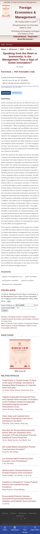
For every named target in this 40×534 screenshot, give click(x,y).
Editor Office (35, 530)
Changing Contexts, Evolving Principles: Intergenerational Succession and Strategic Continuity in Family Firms (20, 319)
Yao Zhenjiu (18, 475)
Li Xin (4, 463)
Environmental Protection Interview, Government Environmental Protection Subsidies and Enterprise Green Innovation (19, 498)
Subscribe (32, 513)
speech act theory (27, 280)
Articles (13, 513)
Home (3, 49)
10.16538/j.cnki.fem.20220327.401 (18, 83)
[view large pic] (20, 354)
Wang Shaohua (7, 489)
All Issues (9, 44)
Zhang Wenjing (19, 489)
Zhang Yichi (25, 390)
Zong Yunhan (15, 423)
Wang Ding (19, 409)
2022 (22, 49)
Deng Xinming (15, 390)
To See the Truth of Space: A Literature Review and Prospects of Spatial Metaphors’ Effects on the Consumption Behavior (19, 326)
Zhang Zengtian (7, 475)
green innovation (31, 276)
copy (8, 301)
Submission (22, 513)
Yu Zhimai (19, 67)
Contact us (20, 516)
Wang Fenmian (13, 440)
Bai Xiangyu (14, 452)
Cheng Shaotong (8, 409)
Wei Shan (10, 463)
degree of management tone (12, 276)
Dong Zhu (5, 452)
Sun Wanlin (23, 440)
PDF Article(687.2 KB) (24, 72)
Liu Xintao (5, 390)
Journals (7, 2)
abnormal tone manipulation (12, 284)
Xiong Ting (24, 423)
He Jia (4, 440)
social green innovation (10, 280)
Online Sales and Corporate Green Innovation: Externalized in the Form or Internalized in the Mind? (17, 418)
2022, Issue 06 (20, 371)
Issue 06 (11, 80)
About (3, 44)
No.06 (29, 49)
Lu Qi (25, 475)
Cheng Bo (5, 423)
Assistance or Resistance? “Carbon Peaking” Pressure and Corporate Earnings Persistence (20, 484)
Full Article (6, 72)
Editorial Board (19, 37)
